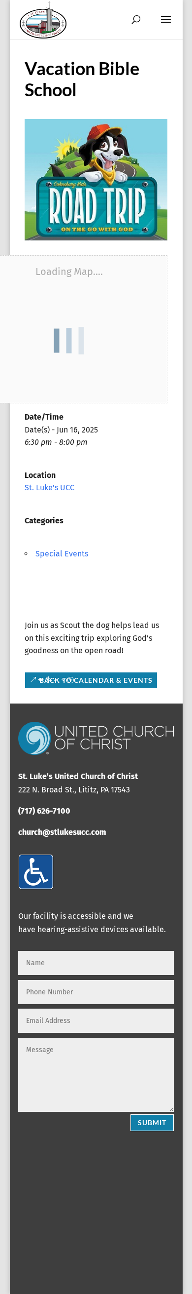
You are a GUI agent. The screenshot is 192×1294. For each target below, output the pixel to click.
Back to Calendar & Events (96, 680)
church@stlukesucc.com (62, 832)
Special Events (61, 553)
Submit (152, 1122)
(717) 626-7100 (44, 811)
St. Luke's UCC (49, 487)
